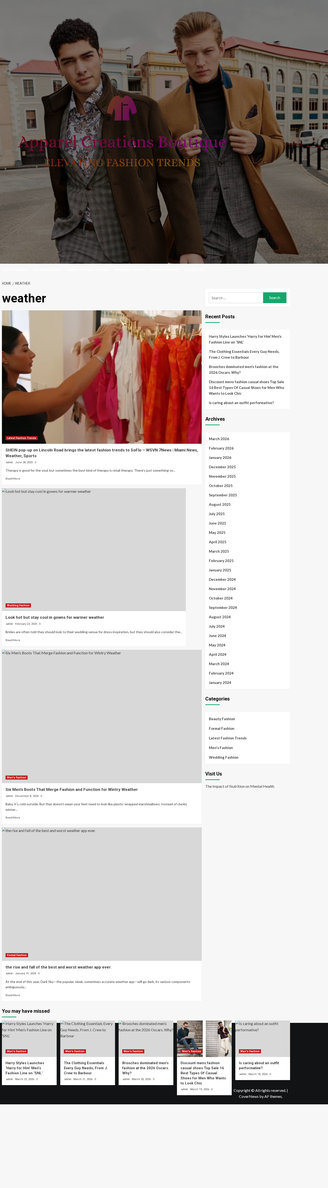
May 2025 (217, 532)
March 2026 (219, 439)
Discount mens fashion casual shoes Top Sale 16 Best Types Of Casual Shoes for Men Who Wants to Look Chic (246, 387)
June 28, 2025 (24, 462)
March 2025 (219, 551)
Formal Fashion (47, 269)
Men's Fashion (16, 777)
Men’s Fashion (14, 269)
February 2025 (221, 560)
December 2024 (222, 579)
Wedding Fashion (129, 269)
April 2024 (217, 654)
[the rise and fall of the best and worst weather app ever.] (102, 894)
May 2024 (217, 645)
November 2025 (222, 476)
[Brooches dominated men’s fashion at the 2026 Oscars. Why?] (146, 1038)
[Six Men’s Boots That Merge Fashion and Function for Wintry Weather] (102, 716)
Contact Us (194, 269)
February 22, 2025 (26, 623)
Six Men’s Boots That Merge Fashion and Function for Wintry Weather (72, 789)
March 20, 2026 (141, 1079)
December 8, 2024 (26, 796)
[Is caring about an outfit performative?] (262, 1038)
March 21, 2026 (82, 1079)
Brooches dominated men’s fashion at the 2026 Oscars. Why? (244, 369)
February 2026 (221, 448)
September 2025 (223, 495)
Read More (13, 478)
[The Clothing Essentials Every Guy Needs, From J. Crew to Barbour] (87, 1038)
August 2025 (220, 504)
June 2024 (217, 635)
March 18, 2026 (258, 1074)
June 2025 (217, 523)
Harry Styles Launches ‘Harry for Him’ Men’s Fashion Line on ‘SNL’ (245, 339)
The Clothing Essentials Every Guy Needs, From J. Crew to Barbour (244, 354)
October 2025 (221, 485)
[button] (287, 269)
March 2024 (219, 664)
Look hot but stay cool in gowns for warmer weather (55, 617)
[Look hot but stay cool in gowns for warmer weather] (94, 549)
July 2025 (217, 514)
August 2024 (220, 617)
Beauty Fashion (164, 269)
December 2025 (222, 467)
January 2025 (220, 570)
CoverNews (249, 1096)
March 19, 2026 (199, 1089)
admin (9, 462)
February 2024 (221, 673)
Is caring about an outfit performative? (241, 402)
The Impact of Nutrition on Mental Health (239, 786)
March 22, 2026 (24, 1079)
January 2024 (220, 682)
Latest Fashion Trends (87, 269)
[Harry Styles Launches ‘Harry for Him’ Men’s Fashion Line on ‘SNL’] (29, 1038)
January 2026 (220, 457)
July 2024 (217, 626)
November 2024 (222, 589)
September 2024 (223, 607)
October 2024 (221, 598)
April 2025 (217, 542)
